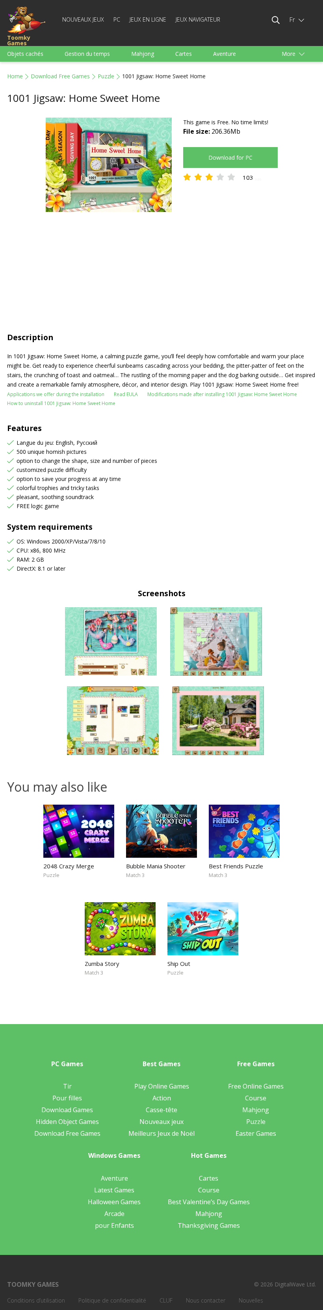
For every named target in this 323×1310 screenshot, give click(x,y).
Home (15, 76)
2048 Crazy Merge (68, 866)
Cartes (183, 53)
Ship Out (178, 963)
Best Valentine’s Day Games (209, 1202)
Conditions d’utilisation (36, 1300)
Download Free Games (60, 76)
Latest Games (114, 1190)
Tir (67, 1086)
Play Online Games (161, 1086)
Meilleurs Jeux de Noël (161, 1133)
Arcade (114, 1213)
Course (255, 1098)
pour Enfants (114, 1225)
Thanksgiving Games (209, 1225)
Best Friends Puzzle (236, 866)
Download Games (67, 1109)
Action (161, 1098)
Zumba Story (102, 963)
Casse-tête (161, 1109)
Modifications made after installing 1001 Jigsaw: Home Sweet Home (222, 394)
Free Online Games (256, 1086)
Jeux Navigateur (198, 19)
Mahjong (142, 53)
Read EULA (126, 394)
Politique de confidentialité (112, 1300)
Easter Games (256, 1133)
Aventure (224, 53)
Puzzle (106, 76)
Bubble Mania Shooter (156, 866)
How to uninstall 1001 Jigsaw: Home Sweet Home (61, 403)
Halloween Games (114, 1202)
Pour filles (67, 1098)
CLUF (166, 1300)
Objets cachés (25, 53)
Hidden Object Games (67, 1121)
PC (116, 19)
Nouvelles (251, 1300)
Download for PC (230, 157)
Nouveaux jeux (83, 19)
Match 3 (135, 875)
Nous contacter (205, 1300)
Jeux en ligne (148, 19)
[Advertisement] (161, 273)
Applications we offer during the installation (55, 394)
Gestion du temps (87, 53)
